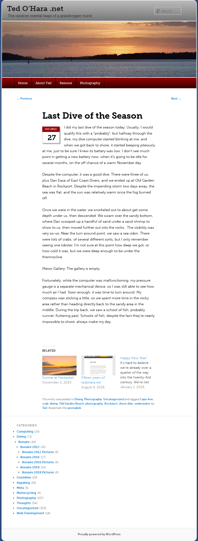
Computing (25, 431)
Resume (66, 83)
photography (94, 403)
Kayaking (23, 482)
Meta (20, 488)
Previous (24, 98)
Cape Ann (146, 399)
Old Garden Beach (71, 403)
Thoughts (24, 503)
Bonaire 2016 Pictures (38, 462)
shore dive (126, 403)
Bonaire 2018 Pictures (38, 472)
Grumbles (24, 477)
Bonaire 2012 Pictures (38, 452)
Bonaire (23, 442)
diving (54, 403)
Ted (44, 408)
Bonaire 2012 (30, 447)
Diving (78, 399)
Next (176, 98)
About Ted (43, 83)
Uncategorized (113, 399)
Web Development (30, 513)
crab (45, 403)
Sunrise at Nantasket (58, 378)
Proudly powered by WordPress (99, 534)
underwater (142, 403)
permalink (74, 408)
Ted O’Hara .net (35, 8)
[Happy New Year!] (139, 373)
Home (23, 83)
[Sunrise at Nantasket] (59, 365)
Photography (90, 83)
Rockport (111, 403)
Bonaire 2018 (30, 467)
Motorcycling (26, 493)
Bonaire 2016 (30, 457)
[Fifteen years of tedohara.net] (98, 365)
